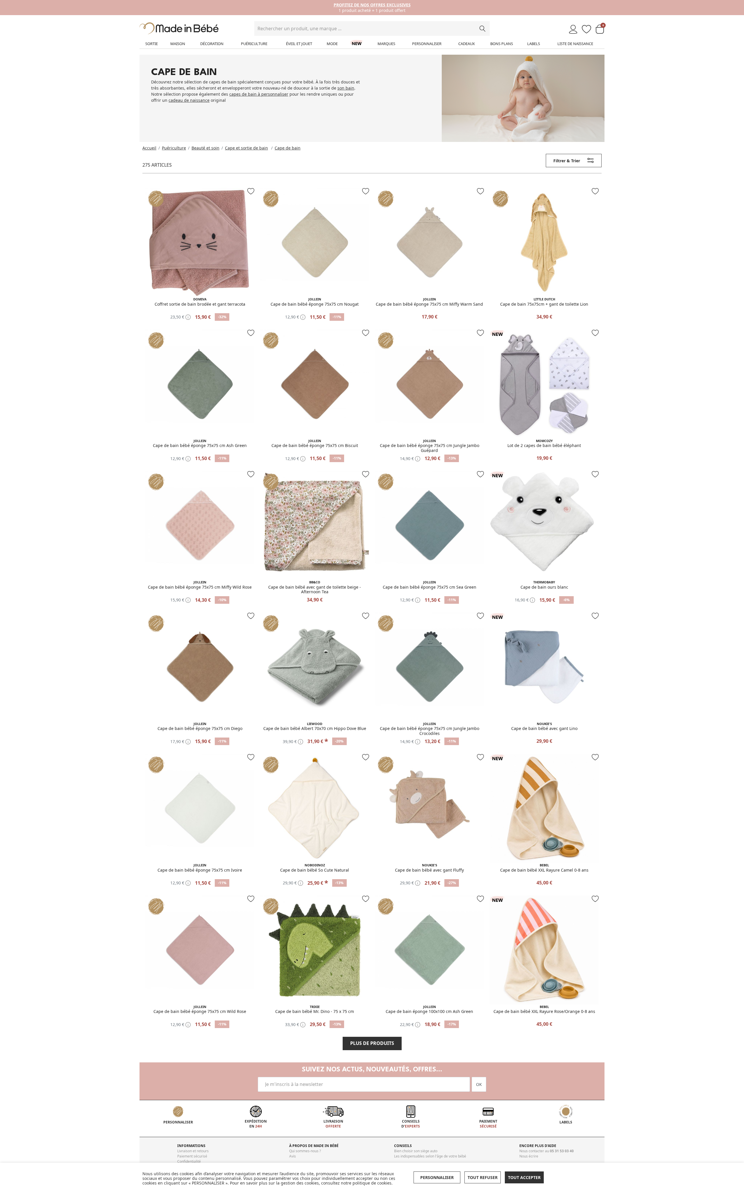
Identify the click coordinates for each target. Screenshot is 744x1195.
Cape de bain (288, 148)
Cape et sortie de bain (246, 148)
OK (479, 1084)
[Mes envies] (586, 29)
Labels (533, 43)
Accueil (149, 148)
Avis (292, 1156)
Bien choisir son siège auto (415, 1150)
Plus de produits (372, 1043)
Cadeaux (466, 43)
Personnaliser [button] (437, 1177)
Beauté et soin (205, 148)
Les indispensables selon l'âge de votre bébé (430, 1156)
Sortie (151, 43)
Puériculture (254, 43)
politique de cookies (372, 1183)
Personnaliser (426, 43)
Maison (177, 43)
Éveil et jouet (299, 43)
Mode (332, 43)
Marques (386, 43)
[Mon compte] (573, 29)
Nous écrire (528, 1156)
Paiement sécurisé (192, 1156)
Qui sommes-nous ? (305, 1150)
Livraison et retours (193, 1150)
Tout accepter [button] (524, 1177)
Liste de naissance (575, 43)
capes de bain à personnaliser (258, 94)
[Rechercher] (482, 28)
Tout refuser (483, 1177)
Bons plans (501, 43)
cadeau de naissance (189, 100)
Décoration (211, 43)
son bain (345, 88)
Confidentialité (189, 1161)
